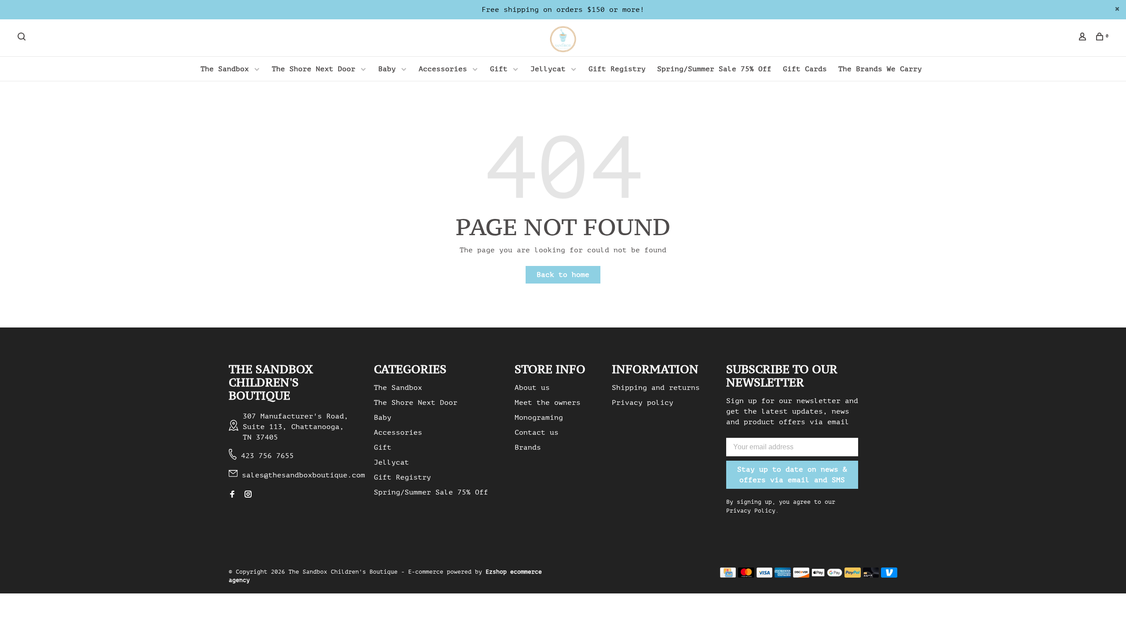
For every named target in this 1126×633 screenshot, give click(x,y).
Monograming (539, 418)
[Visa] (765, 575)
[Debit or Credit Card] (871, 575)
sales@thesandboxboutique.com (303, 475)
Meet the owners (548, 403)
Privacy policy (642, 403)
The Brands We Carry (880, 69)
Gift (499, 69)
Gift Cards (805, 69)
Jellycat (548, 69)
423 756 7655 (267, 456)
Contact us (537, 433)
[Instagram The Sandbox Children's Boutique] (248, 495)
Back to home (563, 275)
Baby (387, 69)
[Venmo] (889, 575)
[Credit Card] (728, 575)
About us (532, 388)
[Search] (23, 38)
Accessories (443, 69)
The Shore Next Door (313, 69)
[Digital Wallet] (827, 575)
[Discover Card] (801, 575)
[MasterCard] (746, 575)
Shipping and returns (656, 388)
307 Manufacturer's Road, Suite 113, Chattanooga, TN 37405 (295, 426)
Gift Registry (617, 69)
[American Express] (783, 575)
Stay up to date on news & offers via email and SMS (792, 475)
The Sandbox (225, 69)
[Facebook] (232, 495)
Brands (528, 447)
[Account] (1083, 38)
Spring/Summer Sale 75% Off (714, 69)
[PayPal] (852, 575)
